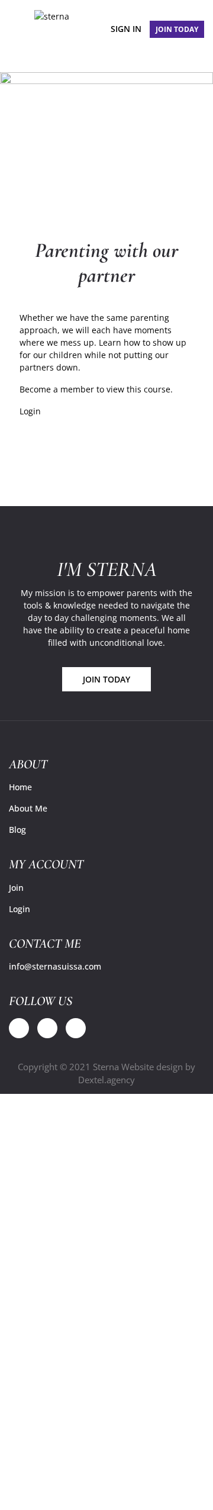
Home (20, 787)
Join (16, 887)
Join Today (106, 679)
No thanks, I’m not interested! (106, 1485)
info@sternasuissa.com (55, 966)
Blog (17, 829)
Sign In (126, 28)
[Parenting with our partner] (106, 142)
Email (43, 1396)
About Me (28, 808)
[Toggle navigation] (14, 27)
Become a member (57, 389)
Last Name (54, 1334)
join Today (177, 29)
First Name (54, 1278)
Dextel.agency (106, 1080)
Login (30, 411)
